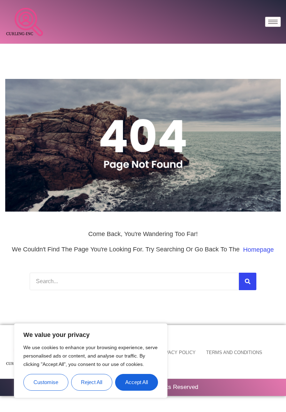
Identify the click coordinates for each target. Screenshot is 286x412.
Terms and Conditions (234, 352)
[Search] (247, 281)
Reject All (91, 382)
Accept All (136, 382)
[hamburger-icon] (273, 22)
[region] (90, 360)
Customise (45, 382)
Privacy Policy (177, 352)
